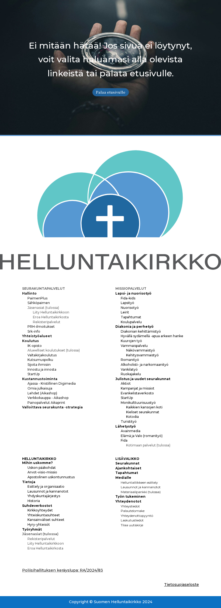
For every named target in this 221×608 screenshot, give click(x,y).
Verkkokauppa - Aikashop (47, 398)
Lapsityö (127, 303)
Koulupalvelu (131, 322)
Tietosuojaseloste (181, 584)
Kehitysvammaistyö (142, 355)
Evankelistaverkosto (137, 393)
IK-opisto (34, 346)
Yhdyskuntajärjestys (43, 496)
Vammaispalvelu (134, 346)
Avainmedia (130, 431)
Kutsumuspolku (40, 360)
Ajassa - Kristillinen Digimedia (51, 383)
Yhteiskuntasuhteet (43, 515)
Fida (124, 440)
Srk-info (33, 331)
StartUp (33, 374)
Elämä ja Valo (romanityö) (142, 436)
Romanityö (130, 360)
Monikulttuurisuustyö (138, 403)
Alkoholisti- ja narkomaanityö (144, 365)
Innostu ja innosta (41, 369)
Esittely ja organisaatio (45, 486)
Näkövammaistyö (140, 350)
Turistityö (129, 421)
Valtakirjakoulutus (42, 355)
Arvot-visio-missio (42, 472)
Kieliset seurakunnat (142, 412)
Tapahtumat (131, 317)
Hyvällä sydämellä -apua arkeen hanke (152, 336)
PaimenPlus (37, 298)
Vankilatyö (129, 369)
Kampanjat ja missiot (137, 388)
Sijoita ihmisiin (39, 365)
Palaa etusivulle (110, 92)
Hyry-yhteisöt (38, 524)
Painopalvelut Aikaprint (46, 403)
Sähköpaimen (38, 303)
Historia (33, 501)
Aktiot (126, 383)
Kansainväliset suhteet (45, 520)
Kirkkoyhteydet (40, 510)
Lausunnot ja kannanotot (47, 491)
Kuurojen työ (131, 341)
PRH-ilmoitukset (41, 327)
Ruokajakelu (131, 374)
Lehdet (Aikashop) (42, 393)
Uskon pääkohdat (41, 468)
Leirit (125, 312)
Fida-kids (128, 298)
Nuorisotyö (130, 308)
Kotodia (132, 417)
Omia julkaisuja (39, 388)
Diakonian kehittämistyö (141, 331)
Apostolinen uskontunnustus (51, 477)
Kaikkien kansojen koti (144, 407)
